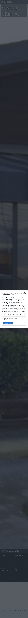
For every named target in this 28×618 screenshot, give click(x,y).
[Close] (25, 293)
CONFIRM (8, 323)
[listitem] (14, 319)
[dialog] (14, 309)
